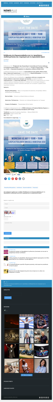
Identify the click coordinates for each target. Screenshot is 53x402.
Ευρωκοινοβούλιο (27, 187)
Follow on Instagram (27, 375)
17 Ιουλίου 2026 (12, 256)
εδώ (20, 117)
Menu (27, 16)
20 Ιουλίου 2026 (12, 249)
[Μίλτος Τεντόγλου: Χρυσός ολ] (26, 321)
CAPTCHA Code (7, 216)
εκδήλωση (19, 187)
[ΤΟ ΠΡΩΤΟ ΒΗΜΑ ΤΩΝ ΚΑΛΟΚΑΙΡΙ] (26, 351)
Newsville (6, 61)
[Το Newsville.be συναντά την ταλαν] (26, 336)
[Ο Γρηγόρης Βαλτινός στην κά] (11, 351)
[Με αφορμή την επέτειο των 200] (11, 336)
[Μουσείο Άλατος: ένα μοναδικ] (41, 336)
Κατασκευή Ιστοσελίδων (8, 397)
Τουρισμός (35, 187)
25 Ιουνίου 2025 (46, 52)
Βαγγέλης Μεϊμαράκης (10, 187)
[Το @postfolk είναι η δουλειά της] (41, 351)
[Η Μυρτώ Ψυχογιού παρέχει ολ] (41, 366)
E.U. (4, 52)
